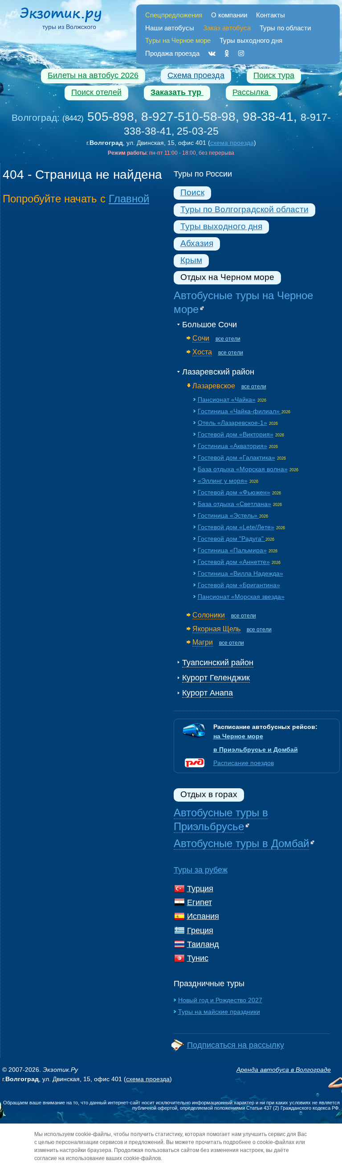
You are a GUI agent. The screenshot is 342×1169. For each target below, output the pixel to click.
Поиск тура (273, 75)
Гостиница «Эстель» (228, 515)
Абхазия (196, 243)
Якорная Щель (216, 629)
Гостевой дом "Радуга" (231, 538)
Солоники (208, 615)
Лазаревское (213, 386)
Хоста (202, 352)
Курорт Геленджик (216, 677)
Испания (203, 916)
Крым (191, 260)
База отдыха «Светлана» (234, 503)
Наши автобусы (169, 28)
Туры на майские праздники (219, 1011)
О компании (229, 15)
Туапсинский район (217, 662)
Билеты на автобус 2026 (93, 75)
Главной (129, 199)
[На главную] (69, 16)
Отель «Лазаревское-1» (232, 422)
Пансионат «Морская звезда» (241, 596)
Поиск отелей (96, 92)
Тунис (197, 958)
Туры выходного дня (251, 40)
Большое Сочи (209, 324)
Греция (200, 930)
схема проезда (232, 142)
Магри (202, 642)
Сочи (200, 338)
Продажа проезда (172, 53)
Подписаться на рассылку (235, 1045)
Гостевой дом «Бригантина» (239, 585)
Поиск (192, 192)
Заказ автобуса (227, 28)
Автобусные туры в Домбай (241, 843)
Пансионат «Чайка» (227, 399)
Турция (200, 888)
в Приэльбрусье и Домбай (255, 749)
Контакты (270, 15)
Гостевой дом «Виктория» (235, 434)
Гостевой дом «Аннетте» (234, 561)
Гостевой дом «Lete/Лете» (236, 527)
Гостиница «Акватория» (232, 445)
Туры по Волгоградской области (244, 209)
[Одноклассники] (226, 53)
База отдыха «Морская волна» (243, 469)
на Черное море (238, 736)
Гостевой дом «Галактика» (236, 457)
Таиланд (203, 944)
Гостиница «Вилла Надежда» (240, 573)
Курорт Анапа (207, 692)
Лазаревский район (218, 371)
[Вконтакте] (212, 53)
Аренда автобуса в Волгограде (283, 1069)
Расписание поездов (243, 762)
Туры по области (285, 28)
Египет (199, 902)
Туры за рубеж (201, 869)
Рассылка (251, 92)
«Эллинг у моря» (223, 480)
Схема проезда (195, 75)
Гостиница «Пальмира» (232, 550)
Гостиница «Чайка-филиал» (239, 411)
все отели (228, 339)
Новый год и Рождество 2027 (220, 1000)
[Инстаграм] (241, 53)
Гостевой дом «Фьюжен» (234, 492)
